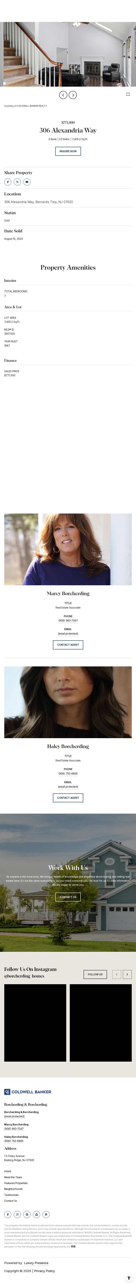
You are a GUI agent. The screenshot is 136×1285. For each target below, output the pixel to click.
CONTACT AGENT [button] (68, 644)
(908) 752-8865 (68, 773)
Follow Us (95, 974)
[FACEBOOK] (7, 1214)
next (73, 95)
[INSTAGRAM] (17, 1214)
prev (63, 95)
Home (7, 1171)
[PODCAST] (46, 1214)
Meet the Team (13, 1177)
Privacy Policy (44, 1271)
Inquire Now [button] (68, 151)
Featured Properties (16, 1183)
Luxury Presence (36, 1263)
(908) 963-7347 (68, 620)
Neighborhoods (13, 1188)
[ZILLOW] (36, 1214)
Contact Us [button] (68, 896)
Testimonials (11, 1194)
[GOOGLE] (26, 1214)
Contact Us (10, 1200)
